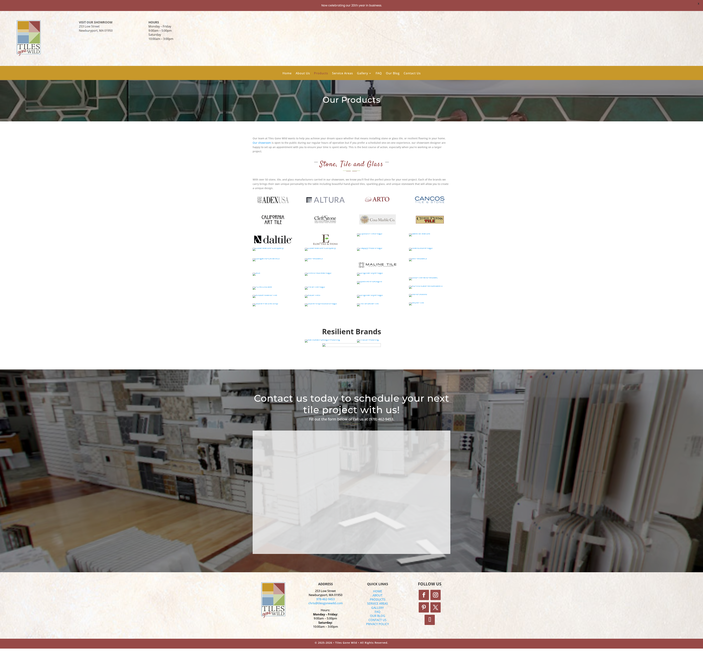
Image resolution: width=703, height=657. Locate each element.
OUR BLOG (377, 616)
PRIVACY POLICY (377, 624)
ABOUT (377, 595)
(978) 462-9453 (381, 419)
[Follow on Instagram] (435, 595)
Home (287, 73)
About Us (303, 73)
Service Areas (342, 73)
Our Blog (393, 73)
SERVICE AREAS (377, 604)
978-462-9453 (325, 599)
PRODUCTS (377, 600)
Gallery (362, 73)
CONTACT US (377, 620)
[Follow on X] (435, 607)
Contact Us (412, 73)
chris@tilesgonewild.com (325, 603)
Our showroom (262, 142)
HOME (377, 591)
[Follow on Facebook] (424, 595)
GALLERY (377, 608)
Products (321, 73)
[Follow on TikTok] (430, 620)
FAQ (379, 73)
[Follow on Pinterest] (424, 607)
